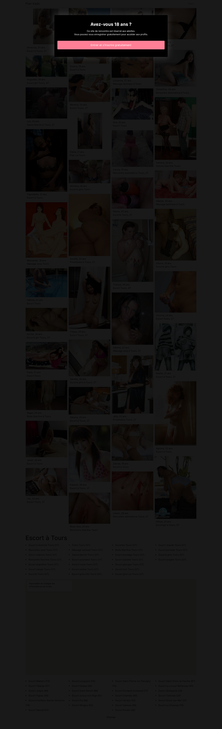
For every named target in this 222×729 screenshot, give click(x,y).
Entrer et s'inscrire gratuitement (111, 45)
